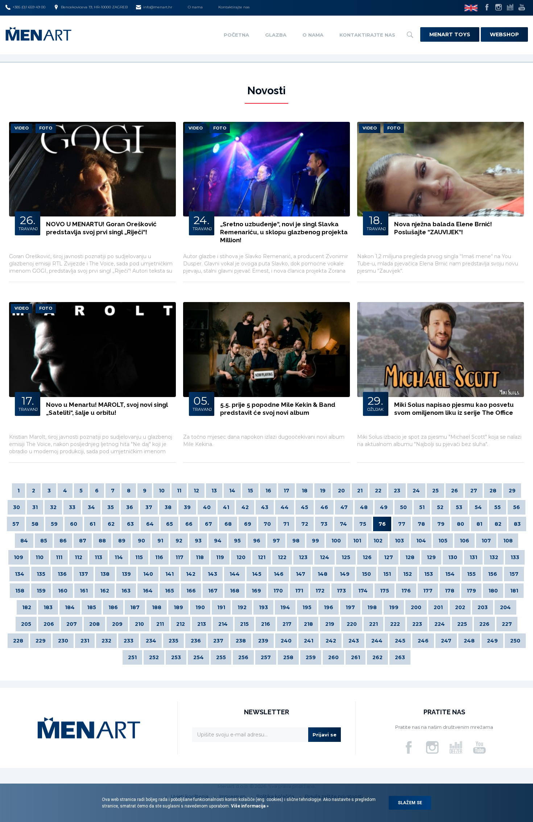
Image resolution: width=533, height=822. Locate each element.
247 (446, 640)
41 (226, 507)
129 (431, 557)
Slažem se (410, 802)
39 (187, 507)
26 (454, 490)
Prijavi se (324, 735)
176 (406, 590)
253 (176, 657)
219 (329, 624)
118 (200, 557)
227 (507, 624)
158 (19, 590)
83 (517, 524)
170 (278, 590)
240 (286, 640)
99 (315, 540)
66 (189, 524)
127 (388, 557)
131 (473, 557)
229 (41, 640)
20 (341, 490)
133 (515, 557)
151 (387, 574)
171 (299, 590)
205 (26, 624)
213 (201, 624)
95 (237, 540)
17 (286, 490)
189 (178, 607)
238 (241, 640)
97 (276, 540)
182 (26, 607)
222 (395, 624)
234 (151, 640)
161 (84, 590)
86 (63, 540)
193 (263, 607)
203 (483, 607)
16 (268, 490)
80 (460, 524)
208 (94, 624)
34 (91, 507)
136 (62, 574)
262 (377, 657)
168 (234, 590)
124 (324, 557)
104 (421, 540)
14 (232, 490)
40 (207, 507)
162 (104, 590)
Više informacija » (249, 806)
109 (18, 557)
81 (479, 524)
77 (401, 524)
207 (71, 624)
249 (492, 640)
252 (154, 657)
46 (324, 507)
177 (428, 590)
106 (464, 540)
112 (78, 557)
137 (83, 574)
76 (382, 524)
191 (221, 607)
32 (53, 507)
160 (62, 590)
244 (377, 640)
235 (173, 640)
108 (508, 540)
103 (399, 540)
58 (35, 524)
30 (16, 507)
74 (343, 524)
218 (308, 624)
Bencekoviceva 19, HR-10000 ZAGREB (94, 7)
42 (245, 507)
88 (102, 540)
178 (449, 590)
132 (493, 557)
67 (208, 524)
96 (256, 540)
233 (128, 640)
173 (341, 590)
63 (130, 524)
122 (282, 557)
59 (54, 524)
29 (512, 490)
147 (300, 574)
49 (384, 507)
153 (428, 574)
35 (110, 507)
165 (169, 590)
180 (493, 590)
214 (223, 624)
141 (169, 574)
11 (179, 490)
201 (438, 607)
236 (196, 640)
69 (247, 524)
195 (306, 607)
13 (214, 490)
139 (126, 574)
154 (450, 574)
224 (439, 624)
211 (160, 624)
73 (324, 524)
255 (221, 657)
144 (235, 574)
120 (240, 557)
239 (263, 640)
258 (288, 657)
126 (367, 557)
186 (113, 607)
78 (421, 524)
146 (279, 574)
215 (244, 624)
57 (15, 524)
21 (360, 490)
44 (285, 507)
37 (148, 507)
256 (243, 657)
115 (139, 557)
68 (228, 524)
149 (345, 574)
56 (516, 507)
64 (150, 524)
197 (350, 607)
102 (378, 540)
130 (452, 557)
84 (24, 540)
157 (513, 574)
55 (497, 507)
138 (105, 574)
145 (256, 574)
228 (18, 640)
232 (106, 640)
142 (190, 574)
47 (344, 507)
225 (462, 624)
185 (91, 607)
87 (82, 540)
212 (180, 624)
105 (442, 540)
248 (469, 640)
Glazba (275, 35)
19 (323, 490)
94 (218, 540)
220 (352, 624)
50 (403, 507)
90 (141, 540)
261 (355, 657)
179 (471, 590)
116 (159, 557)
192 (242, 607)
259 (311, 657)
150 (366, 574)
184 (70, 607)
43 (264, 507)
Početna (236, 35)
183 (48, 607)
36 (129, 507)
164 (148, 590)
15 (250, 490)
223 (417, 624)
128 (409, 557)
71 (286, 524)
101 (357, 540)
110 (40, 557)
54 (478, 507)
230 (63, 640)
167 (213, 590)
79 (441, 524)
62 (111, 524)
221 (373, 624)
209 (117, 624)
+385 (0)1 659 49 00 (29, 7)
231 (84, 640)
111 (59, 557)
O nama (195, 7)
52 (440, 507)
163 (126, 590)
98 (295, 540)
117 (179, 557)
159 (41, 590)
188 (156, 607)
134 (19, 574)
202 (460, 607)
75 (362, 524)
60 (73, 524)
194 (285, 607)
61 (92, 524)
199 (393, 607)
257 (266, 657)
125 (346, 557)
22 (378, 490)
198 (372, 607)
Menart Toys (449, 34)
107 (486, 540)
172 (320, 590)
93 (198, 540)
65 (169, 524)
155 (471, 574)
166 (191, 590)
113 (98, 557)
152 (407, 574)
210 (139, 624)
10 (162, 490)
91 (160, 540)
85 (43, 540)
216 (265, 624)
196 (328, 607)
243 (353, 640)
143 (212, 574)
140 (148, 574)
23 (397, 490)
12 (196, 490)
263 (400, 657)
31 (35, 507)
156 (492, 574)
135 (41, 574)
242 (331, 640)
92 (178, 540)
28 (492, 490)
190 (200, 607)
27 (473, 490)
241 (308, 640)
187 (135, 607)
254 (198, 657)
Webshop (504, 34)
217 (287, 624)
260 (333, 657)
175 (384, 590)
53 (459, 507)
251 (132, 657)
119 (220, 557)
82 (498, 524)
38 (168, 507)
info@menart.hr (157, 7)
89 (121, 540)
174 (363, 590)
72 (304, 524)
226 (484, 624)
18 (304, 490)
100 (336, 540)
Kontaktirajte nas (233, 7)
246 (423, 640)
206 (49, 624)
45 (304, 507)
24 (416, 490)
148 (322, 574)
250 (515, 640)
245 (400, 640)
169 (256, 590)
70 (267, 524)
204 (505, 607)
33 (72, 507)
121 (261, 557)
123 (303, 557)
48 (364, 507)
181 (514, 590)
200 (416, 607)
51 (422, 507)
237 (218, 640)
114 (119, 557)
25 (435, 490)
